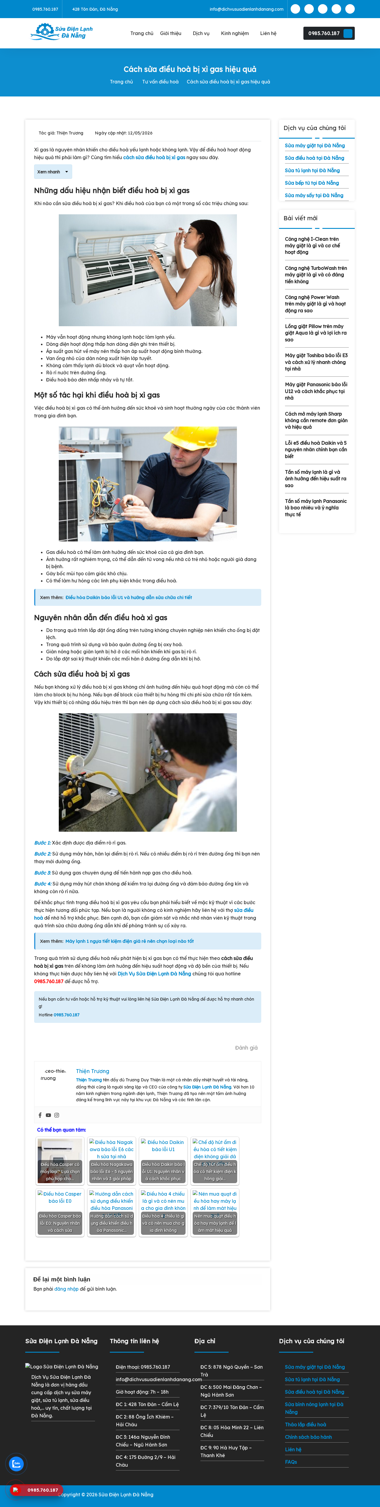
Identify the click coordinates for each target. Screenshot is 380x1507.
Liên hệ (293, 1449)
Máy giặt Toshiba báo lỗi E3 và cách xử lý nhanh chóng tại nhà (316, 362)
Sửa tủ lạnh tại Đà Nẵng (312, 170)
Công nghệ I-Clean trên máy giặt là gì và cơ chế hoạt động (312, 245)
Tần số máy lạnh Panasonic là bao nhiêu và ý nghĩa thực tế (316, 507)
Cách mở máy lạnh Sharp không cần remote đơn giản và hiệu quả (316, 420)
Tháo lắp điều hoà (305, 1424)
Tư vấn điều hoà (160, 82)
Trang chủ (121, 82)
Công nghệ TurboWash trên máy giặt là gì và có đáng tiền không (316, 274)
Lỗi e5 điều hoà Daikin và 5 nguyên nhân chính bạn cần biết (316, 449)
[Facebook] (40, 1114)
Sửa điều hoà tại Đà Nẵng (314, 158)
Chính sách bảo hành (308, 1437)
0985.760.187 (324, 33)
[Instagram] (56, 1114)
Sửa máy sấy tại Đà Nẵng (314, 195)
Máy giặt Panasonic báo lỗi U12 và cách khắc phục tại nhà (316, 391)
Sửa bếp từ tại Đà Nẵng (312, 183)
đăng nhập (66, 1289)
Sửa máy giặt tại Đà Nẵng (315, 145)
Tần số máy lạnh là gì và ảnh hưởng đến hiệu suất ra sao (315, 478)
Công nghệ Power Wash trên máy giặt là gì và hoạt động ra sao (315, 303)
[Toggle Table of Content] (64, 171)
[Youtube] (48, 1114)
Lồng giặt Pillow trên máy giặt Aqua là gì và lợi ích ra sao (316, 333)
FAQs (291, 1462)
